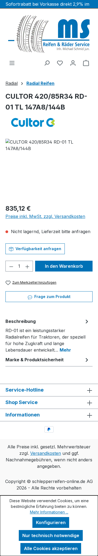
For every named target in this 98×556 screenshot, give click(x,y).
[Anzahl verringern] (11, 266)
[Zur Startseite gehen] (49, 34)
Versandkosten (45, 453)
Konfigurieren (51, 522)
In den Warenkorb (64, 266)
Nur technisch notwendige (50, 535)
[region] (49, 169)
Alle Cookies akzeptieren (51, 548)
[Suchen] (46, 62)
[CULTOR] (49, 122)
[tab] (47, 335)
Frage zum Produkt (52, 296)
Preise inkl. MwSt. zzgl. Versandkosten (45, 216)
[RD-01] (49, 169)
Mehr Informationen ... (49, 512)
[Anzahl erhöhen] (27, 266)
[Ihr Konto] (72, 62)
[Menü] (12, 62)
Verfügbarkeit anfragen (37, 248)
